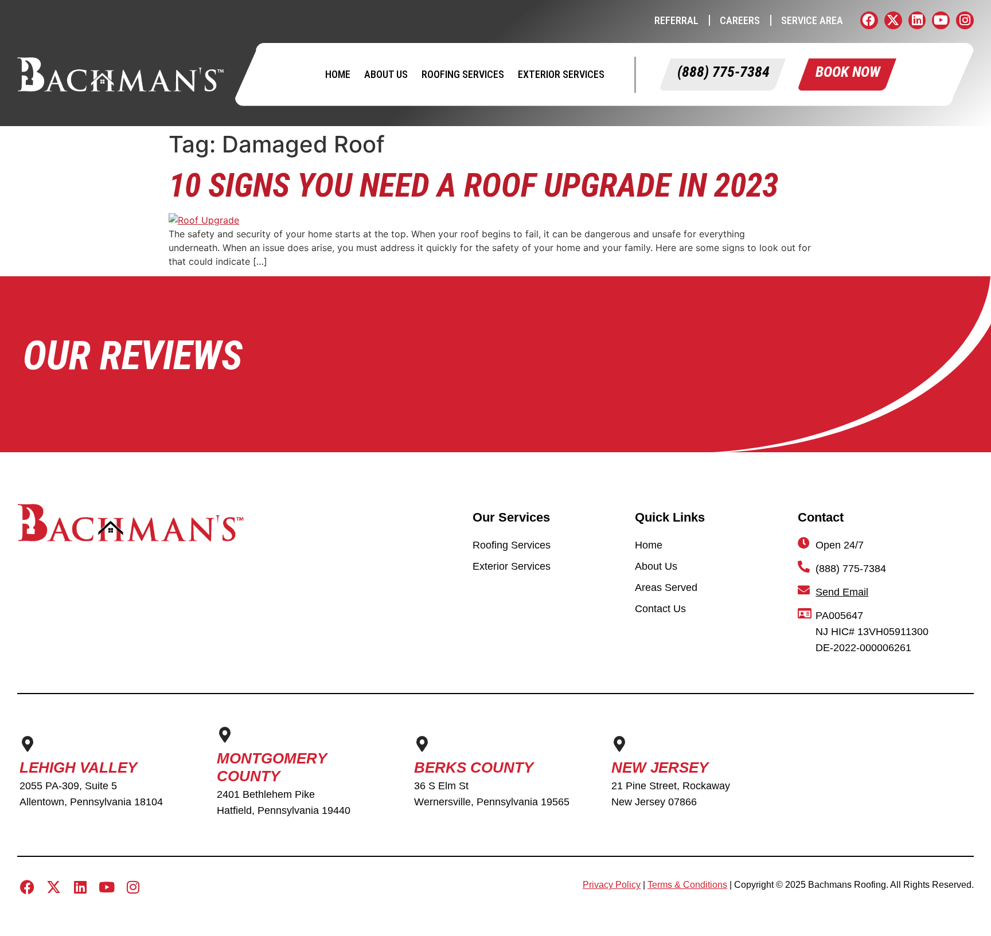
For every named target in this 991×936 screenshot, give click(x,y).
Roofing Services (463, 74)
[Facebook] (869, 20)
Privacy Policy (612, 885)
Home (337, 74)
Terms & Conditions (687, 885)
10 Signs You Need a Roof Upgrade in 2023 (473, 185)
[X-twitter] (893, 20)
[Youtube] (941, 20)
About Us (386, 74)
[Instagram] (965, 20)
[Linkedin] (917, 20)
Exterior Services (561, 74)
